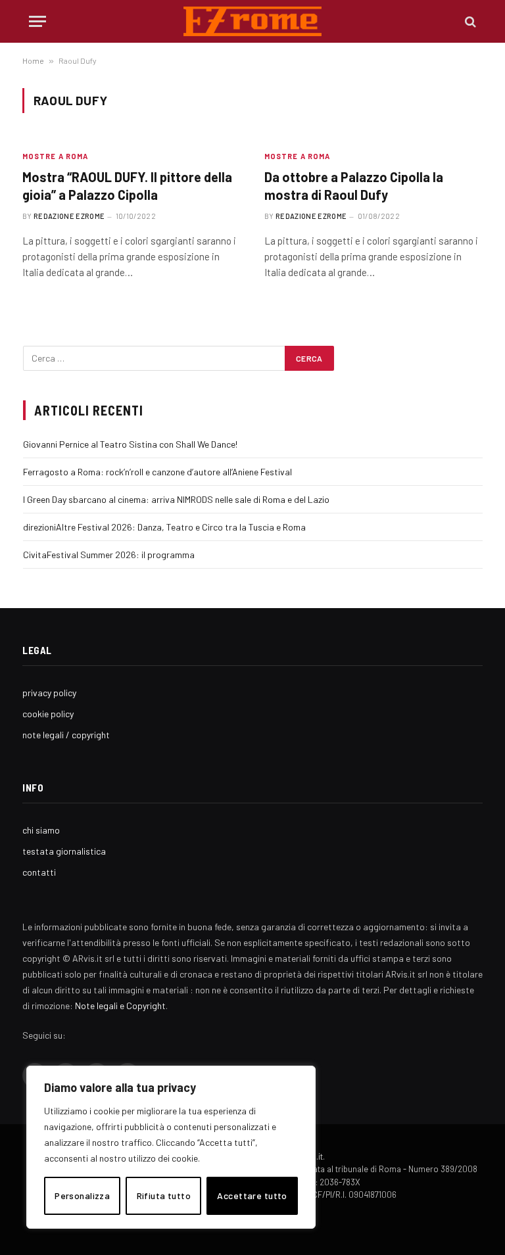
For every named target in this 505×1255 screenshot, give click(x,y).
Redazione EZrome (69, 216)
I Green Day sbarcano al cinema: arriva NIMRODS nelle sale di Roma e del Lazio (176, 499)
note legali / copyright (66, 734)
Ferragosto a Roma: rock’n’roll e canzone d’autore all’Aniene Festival (157, 471)
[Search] (469, 21)
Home (33, 60)
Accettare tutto (252, 1195)
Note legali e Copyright (120, 1005)
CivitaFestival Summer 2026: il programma (109, 554)
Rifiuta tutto (164, 1195)
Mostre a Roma (55, 156)
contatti (39, 872)
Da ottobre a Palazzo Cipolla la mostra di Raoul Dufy (353, 185)
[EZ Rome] (252, 21)
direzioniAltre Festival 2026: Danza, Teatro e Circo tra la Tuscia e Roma (164, 527)
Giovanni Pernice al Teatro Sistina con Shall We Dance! (130, 444)
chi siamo (41, 830)
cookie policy (48, 713)
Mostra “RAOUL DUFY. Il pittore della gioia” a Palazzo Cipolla (127, 185)
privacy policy (49, 692)
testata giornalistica (64, 851)
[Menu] (37, 21)
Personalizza (82, 1195)
